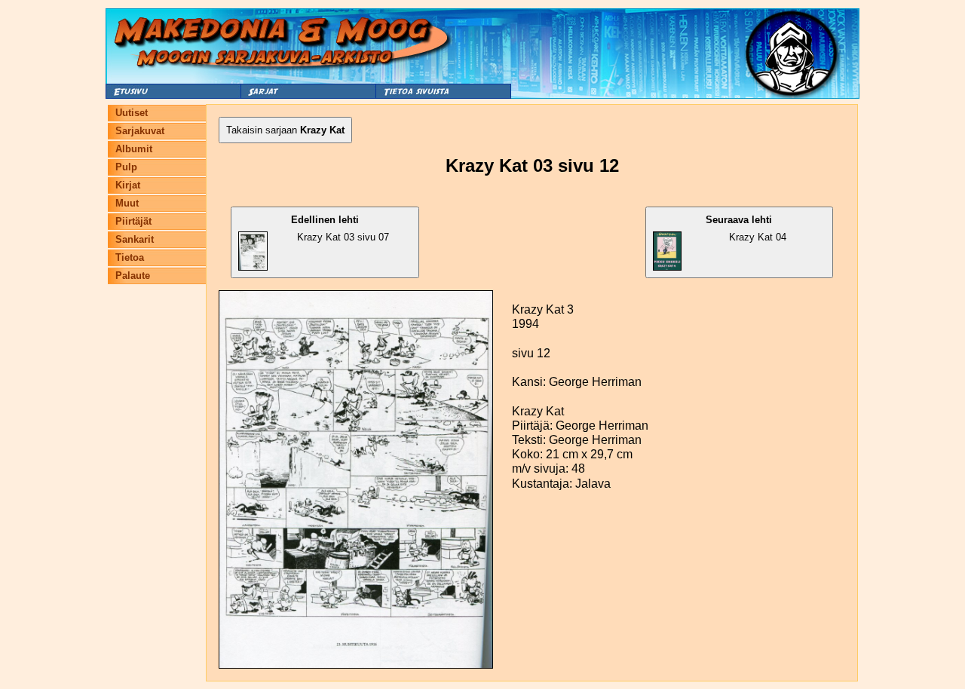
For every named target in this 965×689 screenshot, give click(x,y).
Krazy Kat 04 (746, 228)
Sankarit (134, 239)
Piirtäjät (133, 221)
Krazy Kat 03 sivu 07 (340, 228)
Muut (127, 203)
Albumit (133, 149)
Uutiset (131, 112)
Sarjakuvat (139, 130)
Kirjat (127, 185)
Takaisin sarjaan (285, 130)
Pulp (126, 167)
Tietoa (129, 257)
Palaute (132, 275)
